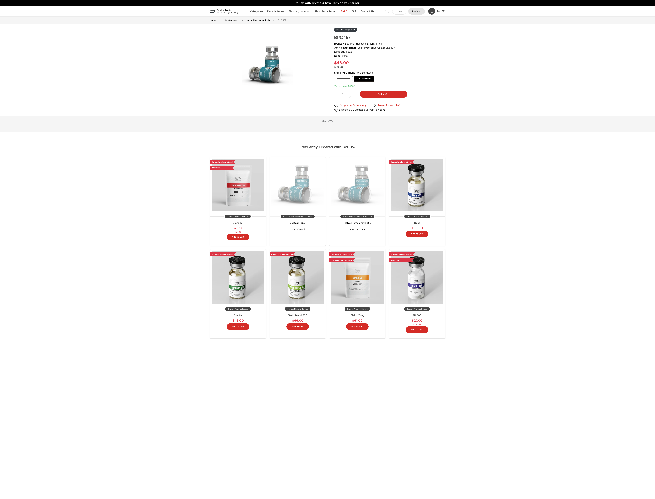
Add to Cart (383, 94)
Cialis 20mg (357, 315)
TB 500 (417, 315)
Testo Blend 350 (297, 315)
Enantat (238, 315)
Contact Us (367, 11)
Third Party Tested (325, 11)
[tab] (327, 121)
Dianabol (238, 223)
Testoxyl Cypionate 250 (357, 223)
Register (416, 11)
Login (399, 11)
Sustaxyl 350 (297, 223)
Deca (417, 223)
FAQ (353, 11)
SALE (344, 11)
